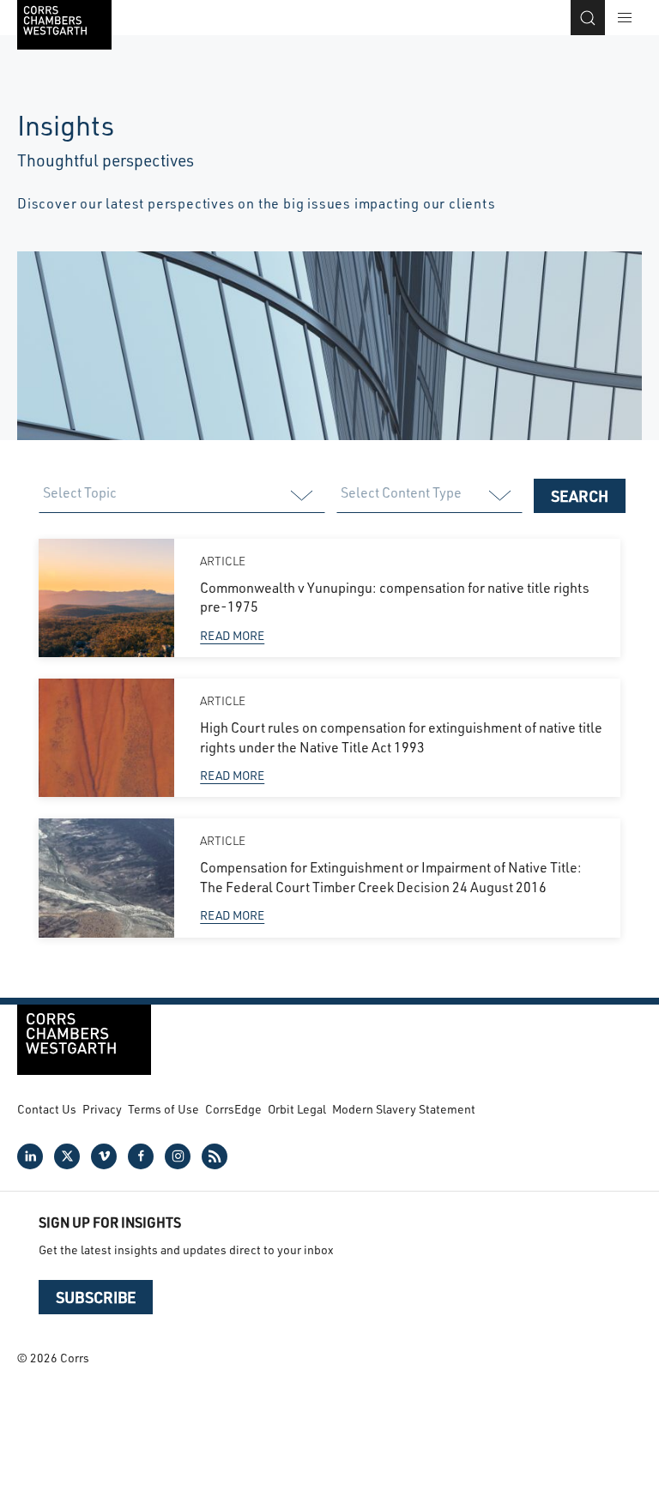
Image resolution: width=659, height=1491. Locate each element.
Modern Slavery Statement (403, 1109)
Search (579, 496)
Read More (232, 635)
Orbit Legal (297, 1109)
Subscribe (96, 1297)
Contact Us (46, 1109)
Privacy (102, 1109)
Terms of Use (163, 1109)
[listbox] (181, 496)
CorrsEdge (233, 1109)
